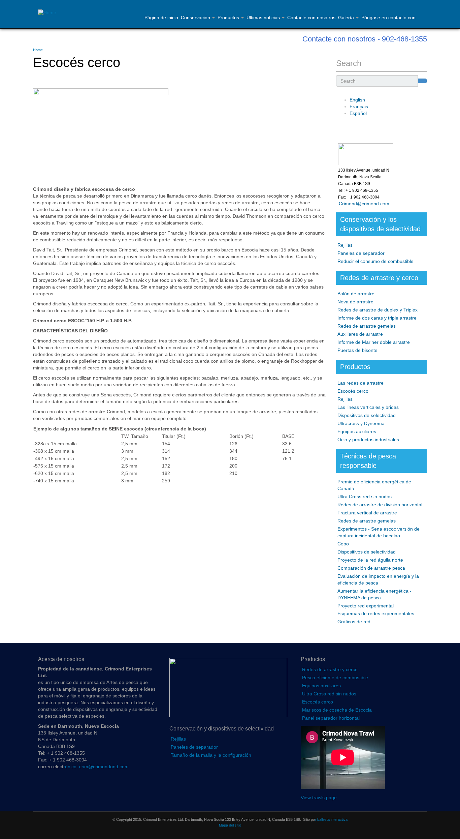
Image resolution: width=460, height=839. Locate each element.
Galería (346, 17)
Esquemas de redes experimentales (375, 613)
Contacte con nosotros (311, 17)
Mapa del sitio (230, 825)
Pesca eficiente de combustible (335, 677)
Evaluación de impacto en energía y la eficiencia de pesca (378, 579)
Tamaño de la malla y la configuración (211, 755)
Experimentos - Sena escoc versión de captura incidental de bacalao (378, 532)
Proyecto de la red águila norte (370, 560)
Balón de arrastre (355, 293)
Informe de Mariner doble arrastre (373, 342)
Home (38, 50)
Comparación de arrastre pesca (371, 568)
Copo (343, 543)
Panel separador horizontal (331, 718)
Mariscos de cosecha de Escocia (337, 710)
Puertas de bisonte (357, 350)
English (357, 99)
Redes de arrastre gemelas (366, 326)
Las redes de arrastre (360, 383)
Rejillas (345, 245)
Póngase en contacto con (388, 17)
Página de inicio (161, 17)
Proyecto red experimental (365, 605)
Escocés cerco (352, 391)
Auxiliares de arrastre (360, 334)
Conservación (196, 17)
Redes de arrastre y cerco (330, 669)
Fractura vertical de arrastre (367, 512)
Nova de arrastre (355, 301)
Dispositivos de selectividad (366, 415)
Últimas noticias (264, 17)
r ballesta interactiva (331, 819)
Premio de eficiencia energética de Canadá (374, 485)
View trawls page (319, 797)
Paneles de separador (361, 253)
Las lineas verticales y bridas (368, 407)
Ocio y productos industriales (368, 439)
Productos (229, 17)
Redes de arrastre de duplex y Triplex (377, 309)
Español (358, 113)
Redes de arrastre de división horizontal (379, 504)
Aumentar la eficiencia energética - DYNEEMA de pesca (374, 594)
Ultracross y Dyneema (361, 423)
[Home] (49, 12)
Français (359, 106)
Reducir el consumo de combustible (375, 261)
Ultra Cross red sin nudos (364, 496)
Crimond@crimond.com (362, 203)
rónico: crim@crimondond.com (96, 766)
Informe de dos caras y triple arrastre (377, 318)
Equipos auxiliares (356, 431)
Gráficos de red (353, 621)
